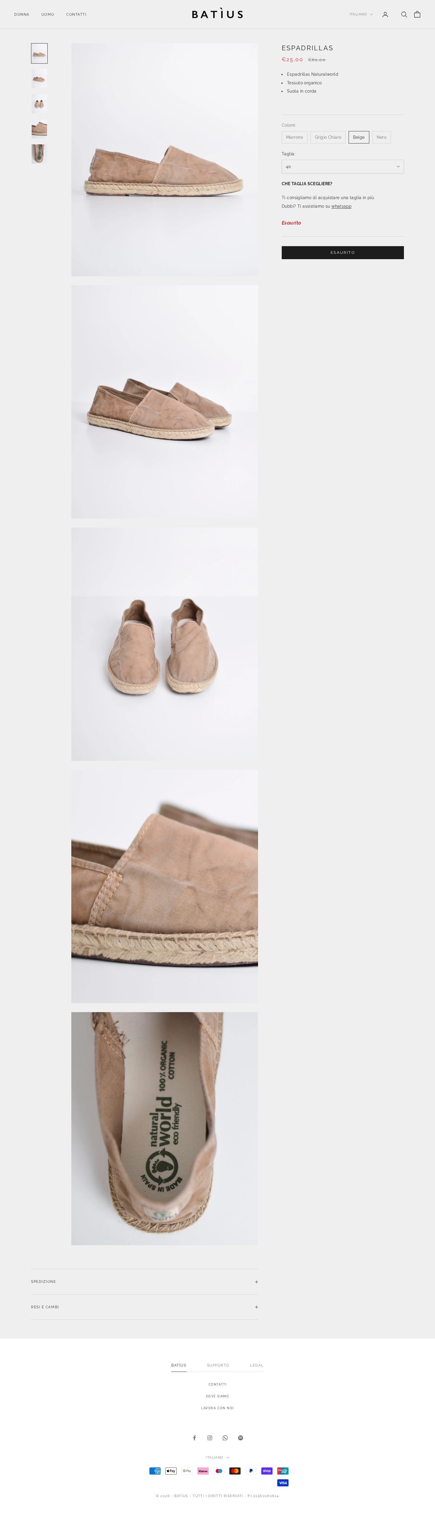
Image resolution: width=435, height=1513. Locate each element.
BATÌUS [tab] (178, 1365)
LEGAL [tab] (257, 1365)
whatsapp (341, 206)
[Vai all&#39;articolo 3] (39, 103)
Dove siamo (217, 1396)
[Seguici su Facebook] (194, 1438)
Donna (22, 14)
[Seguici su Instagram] (210, 1438)
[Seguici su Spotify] (241, 1438)
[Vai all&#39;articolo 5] (39, 154)
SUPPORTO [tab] (218, 1365)
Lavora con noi (217, 1408)
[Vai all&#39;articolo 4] (39, 129)
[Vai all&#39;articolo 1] (39, 53)
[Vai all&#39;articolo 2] (39, 78)
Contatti (76, 14)
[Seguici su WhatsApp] (225, 1438)
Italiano (358, 14)
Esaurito (343, 252)
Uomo (47, 14)
